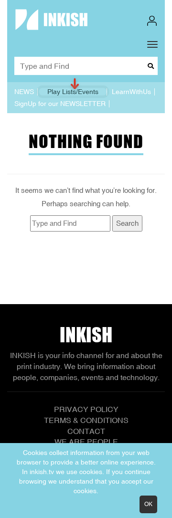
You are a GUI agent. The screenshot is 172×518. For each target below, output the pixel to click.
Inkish (86, 334)
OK (148, 504)
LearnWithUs (131, 91)
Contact (86, 431)
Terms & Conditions (86, 420)
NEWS (24, 91)
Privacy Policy (86, 409)
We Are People (86, 441)
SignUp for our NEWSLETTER (60, 103)
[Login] (152, 20)
